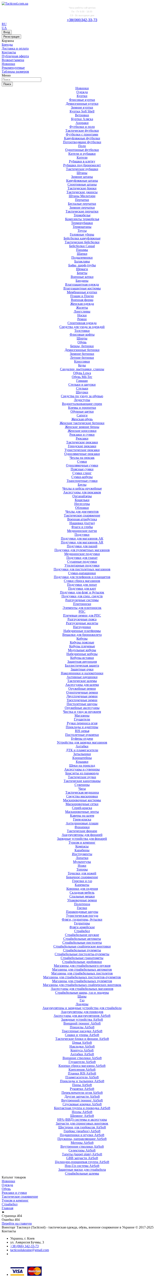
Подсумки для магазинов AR (82, 542)
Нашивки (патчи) (82, 523)
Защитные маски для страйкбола (82, 1169)
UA (4, 28)
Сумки (82, 461)
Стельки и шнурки (82, 384)
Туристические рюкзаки (82, 450)
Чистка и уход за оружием (82, 711)
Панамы (82, 250)
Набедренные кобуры (82, 654)
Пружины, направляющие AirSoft (82, 1139)
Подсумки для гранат (82, 558)
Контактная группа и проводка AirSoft (82, 1108)
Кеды (82, 365)
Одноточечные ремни (82, 692)
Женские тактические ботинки (82, 423)
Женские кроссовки (82, 431)
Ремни (82, 319)
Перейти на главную (17, 1223)
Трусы (82, 230)
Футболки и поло (82, 126)
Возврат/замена (13, 60)
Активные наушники (82, 677)
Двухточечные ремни (82, 696)
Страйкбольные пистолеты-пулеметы (82, 954)
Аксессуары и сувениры (82, 769)
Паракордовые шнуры (82, 912)
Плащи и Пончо (82, 296)
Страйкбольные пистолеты (82, 942)
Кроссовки (82, 361)
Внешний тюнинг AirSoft (82, 1023)
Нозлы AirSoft (82, 1112)
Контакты (9, 52)
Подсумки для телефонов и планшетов (82, 577)
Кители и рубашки (82, 153)
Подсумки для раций (82, 546)
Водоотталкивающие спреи (82, 404)
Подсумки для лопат (82, 584)
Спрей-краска (82, 808)
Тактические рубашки (82, 169)
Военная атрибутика (82, 519)
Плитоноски (82, 604)
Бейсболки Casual (82, 246)
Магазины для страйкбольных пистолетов (82, 973)
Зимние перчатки (82, 207)
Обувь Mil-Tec (82, 377)
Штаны (82, 173)
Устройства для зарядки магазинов (82, 742)
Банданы (82, 280)
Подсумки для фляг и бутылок (82, 592)
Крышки (82, 761)
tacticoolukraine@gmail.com (29, 1250)
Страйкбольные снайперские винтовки (82, 946)
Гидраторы (82, 923)
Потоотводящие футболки (82, 142)
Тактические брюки (82, 188)
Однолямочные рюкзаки (82, 454)
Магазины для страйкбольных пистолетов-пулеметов (82, 977)
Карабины (82, 850)
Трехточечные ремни (82, 700)
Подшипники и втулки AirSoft (82, 1135)
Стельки (82, 388)
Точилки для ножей (82, 873)
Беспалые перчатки (82, 203)
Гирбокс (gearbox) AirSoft (82, 1131)
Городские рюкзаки (82, 446)
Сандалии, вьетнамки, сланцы (82, 369)
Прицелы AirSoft (82, 1027)
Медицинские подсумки (82, 554)
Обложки (82, 507)
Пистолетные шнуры (82, 704)
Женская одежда (82, 304)
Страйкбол (82, 931)
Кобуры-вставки (82, 658)
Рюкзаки (82, 438)
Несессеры (82, 504)
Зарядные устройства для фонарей (82, 838)
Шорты (82, 338)
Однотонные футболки (82, 150)
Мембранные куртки (82, 292)
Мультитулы (82, 862)
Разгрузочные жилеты (82, 623)
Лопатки (82, 858)
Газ (82, 1000)
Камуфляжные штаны (82, 180)
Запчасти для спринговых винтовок (82, 1123)
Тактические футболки (82, 130)
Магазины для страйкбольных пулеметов (82, 981)
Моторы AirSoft (82, 1142)
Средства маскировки (82, 796)
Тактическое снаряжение (82, 515)
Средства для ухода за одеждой (82, 327)
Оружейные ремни (82, 688)
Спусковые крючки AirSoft (82, 1104)
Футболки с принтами (82, 134)
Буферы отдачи (82, 738)
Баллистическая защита (82, 665)
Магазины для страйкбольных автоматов (82, 969)
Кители (82, 157)
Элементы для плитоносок (82, 608)
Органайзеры (82, 496)
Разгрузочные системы (82, 600)
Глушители (82, 719)
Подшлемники (82, 257)
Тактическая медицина (82, 792)
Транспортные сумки (82, 481)
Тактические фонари (82, 831)
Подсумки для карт (82, 588)
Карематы (82, 885)
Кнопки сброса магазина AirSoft (82, 1065)
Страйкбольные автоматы (82, 938)
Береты (82, 273)
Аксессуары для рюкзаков (82, 492)
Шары (82, 996)
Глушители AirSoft (82, 1062)
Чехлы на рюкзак (82, 457)
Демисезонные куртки (82, 103)
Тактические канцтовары (82, 781)
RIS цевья (82, 731)
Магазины (82, 715)
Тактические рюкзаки (82, 442)
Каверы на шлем (82, 815)
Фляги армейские (82, 927)
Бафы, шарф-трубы (82, 265)
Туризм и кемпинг (82, 842)
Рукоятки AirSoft (82, 1089)
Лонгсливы (82, 311)
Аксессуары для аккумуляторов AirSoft (82, 1015)
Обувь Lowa (82, 373)
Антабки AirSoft (82, 1054)
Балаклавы (82, 261)
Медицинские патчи (82, 531)
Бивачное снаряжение (82, 877)
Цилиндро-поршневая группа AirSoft (82, 1162)
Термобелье (82, 215)
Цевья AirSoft (82, 1042)
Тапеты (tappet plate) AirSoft (82, 1154)
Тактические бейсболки (82, 242)
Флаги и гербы (82, 527)
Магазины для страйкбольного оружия (82, 965)
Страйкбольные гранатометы (82, 958)
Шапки (82, 253)
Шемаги (82, 269)
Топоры (82, 869)
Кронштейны (82, 758)
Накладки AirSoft (82, 1046)
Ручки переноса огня (82, 723)
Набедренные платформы (82, 631)
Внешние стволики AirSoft (82, 1058)
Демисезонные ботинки (82, 350)
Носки (82, 315)
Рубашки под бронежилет (82, 165)
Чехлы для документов (82, 511)
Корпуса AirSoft (82, 1050)
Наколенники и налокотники (82, 673)
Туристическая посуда (82, 915)
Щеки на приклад (82, 765)
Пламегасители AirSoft (82, 1077)
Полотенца (82, 904)
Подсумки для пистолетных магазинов (82, 569)
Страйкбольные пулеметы (82, 950)
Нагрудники (82, 627)
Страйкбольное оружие (82, 935)
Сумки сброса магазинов (82, 581)
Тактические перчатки (82, 211)
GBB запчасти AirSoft (82, 1158)
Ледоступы (82, 400)
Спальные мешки (82, 896)
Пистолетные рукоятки (82, 735)
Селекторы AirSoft (82, 1150)
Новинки (8, 64)
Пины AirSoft (82, 1085)
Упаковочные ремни (82, 900)
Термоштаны (82, 227)
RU (4, 24)
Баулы (82, 484)
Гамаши (82, 380)
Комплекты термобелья (82, 219)
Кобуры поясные (82, 642)
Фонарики (82, 827)
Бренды (7, 44)
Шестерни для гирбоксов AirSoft (82, 1127)
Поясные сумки (82, 469)
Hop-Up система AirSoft (82, 1166)
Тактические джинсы (82, 192)
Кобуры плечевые (82, 646)
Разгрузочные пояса (82, 619)
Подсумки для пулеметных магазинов (82, 550)
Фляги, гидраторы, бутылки (82, 919)
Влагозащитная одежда (82, 284)
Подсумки (82, 534)
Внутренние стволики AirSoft (82, 1146)
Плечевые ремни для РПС (82, 615)
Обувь (82, 342)
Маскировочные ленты (82, 811)
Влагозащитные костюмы (82, 288)
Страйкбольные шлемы (82, 1173)
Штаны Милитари (82, 196)
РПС (82, 611)
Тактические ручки (82, 777)
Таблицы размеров (15, 71)
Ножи (82, 865)
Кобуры (82, 638)
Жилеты (82, 307)
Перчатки (82, 200)
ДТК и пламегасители (82, 750)
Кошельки (82, 500)
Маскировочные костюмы (82, 800)
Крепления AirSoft (82, 1069)
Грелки (82, 908)
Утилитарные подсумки (82, 565)
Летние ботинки (82, 357)
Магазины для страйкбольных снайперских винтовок (82, 985)
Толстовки (82, 330)
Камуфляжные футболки (82, 138)
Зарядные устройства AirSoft (82, 1019)
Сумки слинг (82, 473)
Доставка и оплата (15, 48)
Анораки (82, 123)
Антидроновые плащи (82, 823)
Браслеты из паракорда (82, 773)
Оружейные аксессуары (82, 708)
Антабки (82, 746)
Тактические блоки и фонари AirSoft (82, 1039)
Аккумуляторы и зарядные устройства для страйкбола (82, 1008)
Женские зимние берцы (82, 427)
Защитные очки (82, 669)
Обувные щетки (82, 411)
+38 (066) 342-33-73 (24, 1246)
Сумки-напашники (82, 573)
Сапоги (82, 415)
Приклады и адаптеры (82, 727)
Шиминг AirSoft (82, 1116)
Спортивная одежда (82, 323)
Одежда (82, 92)
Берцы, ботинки (82, 346)
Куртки (82, 96)
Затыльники (82, 754)
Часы (82, 788)
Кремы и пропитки (82, 407)
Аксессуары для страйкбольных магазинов (82, 989)
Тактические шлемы (82, 681)
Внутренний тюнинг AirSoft (82, 1100)
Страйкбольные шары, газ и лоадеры (82, 992)
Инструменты (82, 854)
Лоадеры (82, 1004)
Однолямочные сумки (82, 465)
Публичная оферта (15, 56)
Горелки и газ (82, 881)
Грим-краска (82, 819)
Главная (7, 1208)
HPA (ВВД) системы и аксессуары (82, 1119)
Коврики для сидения (82, 888)
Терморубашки (82, 223)
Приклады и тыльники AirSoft (82, 1081)
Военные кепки (82, 277)
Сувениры (82, 785)
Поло (82, 146)
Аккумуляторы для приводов (82, 1012)
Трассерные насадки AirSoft (82, 1031)
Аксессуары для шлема (82, 685)
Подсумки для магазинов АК (82, 538)
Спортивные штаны (82, 184)
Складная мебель (82, 892)
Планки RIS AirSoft (82, 1073)
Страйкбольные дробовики (82, 962)
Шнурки (82, 392)
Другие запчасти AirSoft (82, 1096)
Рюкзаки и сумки (82, 434)
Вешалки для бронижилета (82, 634)
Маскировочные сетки (82, 804)
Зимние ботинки (82, 354)
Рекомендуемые (13, 67)
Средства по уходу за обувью (82, 396)
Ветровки (82, 115)
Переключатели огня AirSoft (82, 1092)
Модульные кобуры (82, 650)
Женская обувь (82, 419)
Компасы (82, 846)
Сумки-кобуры (82, 477)
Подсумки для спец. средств (82, 596)
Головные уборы (82, 234)
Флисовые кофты (82, 334)
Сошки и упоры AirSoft (82, 1035)
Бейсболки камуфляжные (82, 238)
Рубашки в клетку (82, 161)
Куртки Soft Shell (82, 111)
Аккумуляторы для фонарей (82, 835)
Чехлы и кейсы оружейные (82, 488)
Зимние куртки (82, 107)
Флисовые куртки (82, 100)
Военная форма (82, 300)
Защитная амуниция (82, 661)
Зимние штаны (82, 177)
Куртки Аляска (82, 119)
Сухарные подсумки (82, 561)
